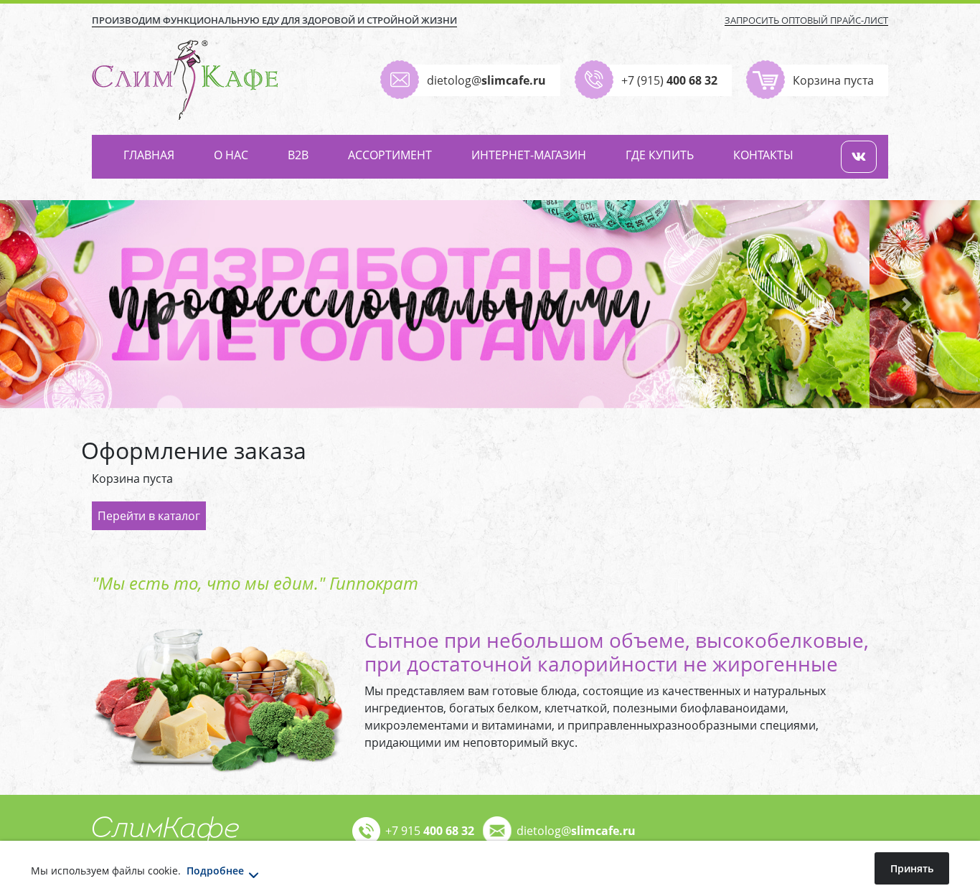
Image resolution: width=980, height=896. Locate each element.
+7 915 (429, 831)
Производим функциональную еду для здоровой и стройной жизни (274, 20)
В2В (298, 155)
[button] (73, 304)
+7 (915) (669, 80)
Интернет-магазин (528, 155)
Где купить (660, 155)
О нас (231, 155)
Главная (148, 155)
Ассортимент (390, 155)
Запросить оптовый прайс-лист (806, 21)
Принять (911, 868)
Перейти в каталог (149, 516)
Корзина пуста (833, 80)
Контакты (763, 155)
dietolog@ (486, 80)
